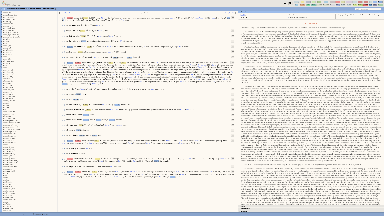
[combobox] (368, 9)
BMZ (85, 18)
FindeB (69, 18)
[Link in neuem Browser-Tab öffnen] (72, 18)
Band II (242, 17)
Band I (242, 15)
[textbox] (368, 9)
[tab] (311, 12)
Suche (243, 206)
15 (231, 62)
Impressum (37, 214)
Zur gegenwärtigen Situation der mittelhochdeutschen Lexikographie (359, 15)
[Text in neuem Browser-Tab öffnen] (246, 15)
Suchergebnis (245, 209)
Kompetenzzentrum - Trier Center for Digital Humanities (17, 214)
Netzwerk (244, 211)
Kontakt (46, 214)
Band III (291, 15)
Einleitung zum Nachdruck (297, 17)
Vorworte (244, 12)
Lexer (228, 18)
